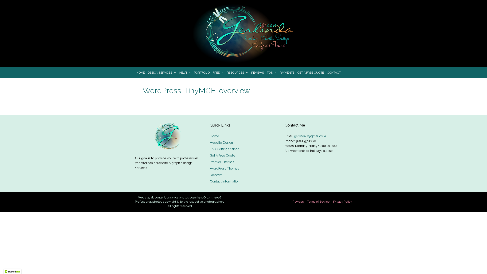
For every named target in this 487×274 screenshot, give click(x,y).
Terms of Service (318, 201)
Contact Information (225, 181)
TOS (270, 72)
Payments (287, 72)
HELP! (183, 72)
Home (141, 72)
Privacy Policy (342, 201)
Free (216, 72)
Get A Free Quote (310, 72)
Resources (235, 72)
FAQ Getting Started (224, 149)
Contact (334, 72)
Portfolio (202, 72)
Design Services (160, 72)
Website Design (221, 142)
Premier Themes (222, 162)
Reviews (257, 72)
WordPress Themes (224, 168)
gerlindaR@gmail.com (310, 136)
